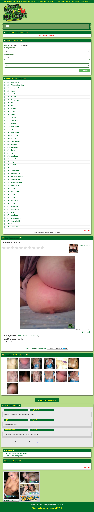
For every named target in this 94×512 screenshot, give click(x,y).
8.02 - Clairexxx (12, 147)
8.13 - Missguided (13, 126)
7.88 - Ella (10, 168)
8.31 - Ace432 (11, 103)
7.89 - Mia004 (11, 165)
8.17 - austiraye (12, 123)
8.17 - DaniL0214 (12, 120)
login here (39, 442)
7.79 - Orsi (10, 212)
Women (25, 45)
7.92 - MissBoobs (13, 156)
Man (15, 45)
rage (6, 420)
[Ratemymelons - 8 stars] (34, 248)
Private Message (40, 348)
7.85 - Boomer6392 (13, 174)
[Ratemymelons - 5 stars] (21, 248)
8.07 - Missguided (13, 132)
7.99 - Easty (11, 150)
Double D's (34, 336)
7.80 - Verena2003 (13, 200)
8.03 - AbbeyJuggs (13, 141)
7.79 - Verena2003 (13, 209)
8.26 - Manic (11, 115)
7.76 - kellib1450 (12, 227)
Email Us (60, 505)
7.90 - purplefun (12, 159)
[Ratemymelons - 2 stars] (8, 248)
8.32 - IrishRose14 (13, 94)
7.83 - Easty (11, 188)
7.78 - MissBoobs (13, 215)
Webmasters (52, 505)
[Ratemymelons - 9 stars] (38, 248)
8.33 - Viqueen (11, 91)
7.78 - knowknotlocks (14, 218)
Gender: (7, 45)
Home (33, 505)
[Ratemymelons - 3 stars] (12, 248)
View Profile (30, 348)
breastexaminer (10, 430)
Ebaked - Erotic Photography (13, 456)
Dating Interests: (10, 48)
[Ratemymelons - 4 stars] (17, 248)
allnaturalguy (9, 410)
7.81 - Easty (11, 194)
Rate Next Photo (85, 245)
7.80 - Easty (11, 203)
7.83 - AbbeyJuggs (13, 185)
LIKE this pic (86, 332)
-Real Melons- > (23, 336)
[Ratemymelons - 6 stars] (25, 248)
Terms (45, 505)
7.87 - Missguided (13, 171)
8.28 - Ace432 (11, 106)
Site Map (39, 505)
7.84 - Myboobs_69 (13, 180)
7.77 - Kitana (11, 224)
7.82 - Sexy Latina (13, 191)
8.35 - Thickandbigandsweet (16, 85)
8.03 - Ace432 (11, 138)
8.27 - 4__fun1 (11, 109)
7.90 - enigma (11, 162)
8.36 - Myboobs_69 (13, 82)
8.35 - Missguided (13, 88)
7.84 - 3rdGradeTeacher (15, 177)
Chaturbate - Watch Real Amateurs (15, 454)
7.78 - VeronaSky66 (13, 221)
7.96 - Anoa (10, 153)
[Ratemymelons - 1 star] (4, 248)
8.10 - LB (10, 129)
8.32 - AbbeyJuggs (13, 100)
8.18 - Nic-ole (11, 117)
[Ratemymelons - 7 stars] (29, 248)
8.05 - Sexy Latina (13, 135)
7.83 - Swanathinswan (14, 182)
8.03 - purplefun (12, 144)
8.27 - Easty (11, 112)
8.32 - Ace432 (11, 97)
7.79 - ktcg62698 (12, 206)
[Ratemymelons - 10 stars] (42, 248)
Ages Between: (9, 54)
